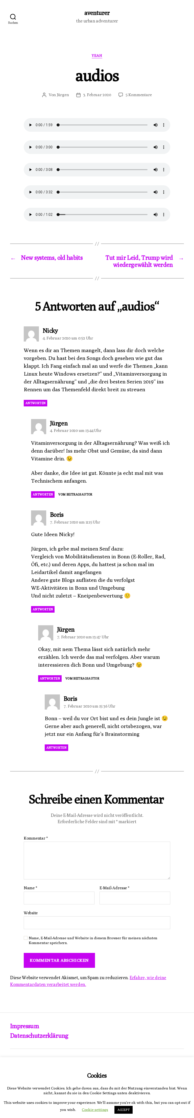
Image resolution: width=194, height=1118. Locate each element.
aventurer (97, 13)
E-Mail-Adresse (114, 888)
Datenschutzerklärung (39, 1035)
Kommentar (36, 838)
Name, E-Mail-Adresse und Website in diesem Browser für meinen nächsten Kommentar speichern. (93, 940)
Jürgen (63, 94)
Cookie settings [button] (95, 1109)
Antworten (35, 403)
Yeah (97, 55)
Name (30, 888)
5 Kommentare (139, 94)
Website (31, 913)
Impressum (24, 1025)
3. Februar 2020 (97, 94)
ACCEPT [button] (123, 1110)
